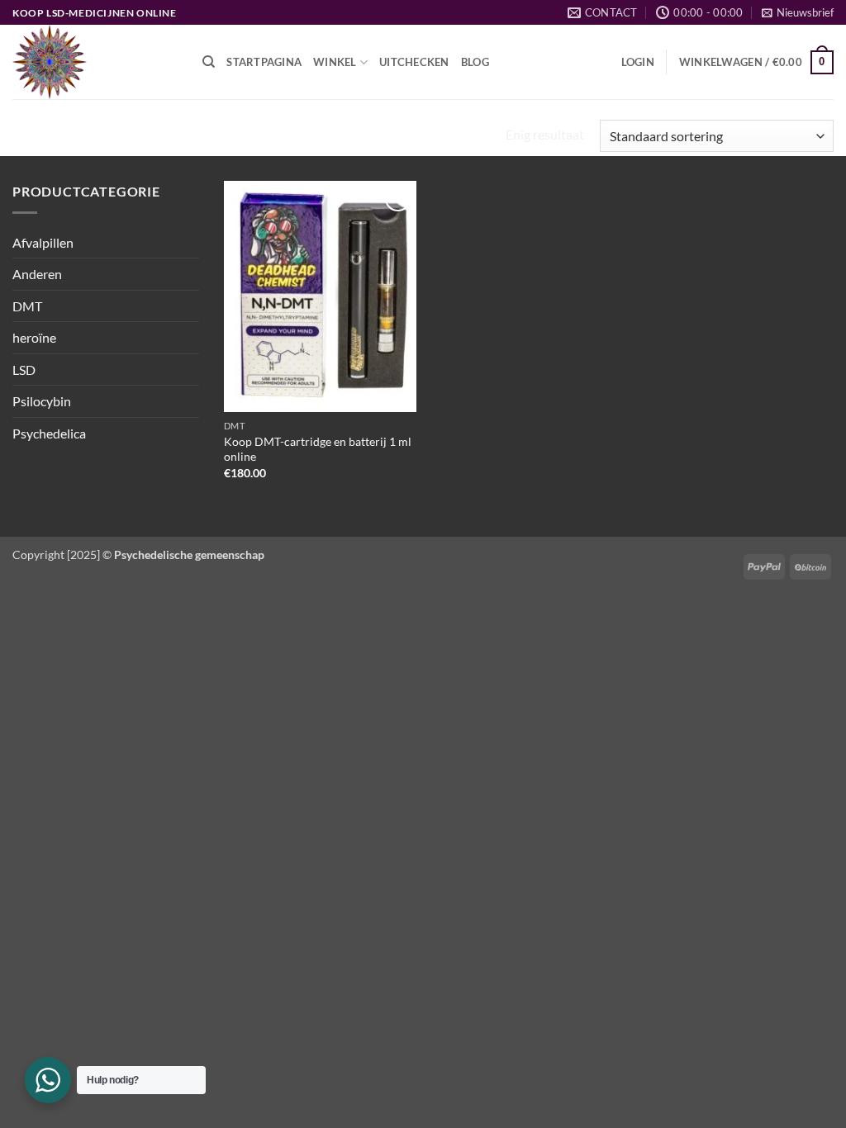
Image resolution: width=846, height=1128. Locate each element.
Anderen (37, 274)
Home (35, 136)
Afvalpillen (43, 242)
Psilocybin (41, 401)
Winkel (335, 62)
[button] (798, 12)
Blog (475, 62)
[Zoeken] (208, 62)
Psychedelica (49, 433)
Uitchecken (414, 62)
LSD (24, 369)
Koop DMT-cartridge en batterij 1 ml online (317, 449)
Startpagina (264, 62)
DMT (27, 306)
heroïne (34, 337)
